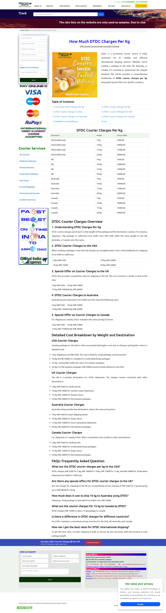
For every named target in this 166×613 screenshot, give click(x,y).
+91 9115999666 (128, 2)
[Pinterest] (24, 607)
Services (49, 6)
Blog (27, 30)
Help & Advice (80, 6)
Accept (140, 604)
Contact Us (125, 6)
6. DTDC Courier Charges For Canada (118, 116)
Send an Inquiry (141, 6)
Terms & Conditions (32, 67)
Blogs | (59, 603)
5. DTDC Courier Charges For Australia (70, 116)
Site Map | (53, 603)
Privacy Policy (146, 598)
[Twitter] (21, 607)
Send (33, 80)
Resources (97, 6)
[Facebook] (18, 607)
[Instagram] (27, 607)
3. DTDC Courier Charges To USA (67, 111)
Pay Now (111, 6)
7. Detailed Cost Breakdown (65, 121)
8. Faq (104, 121)
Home (22, 30)
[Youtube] (31, 607)
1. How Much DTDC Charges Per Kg (68, 107)
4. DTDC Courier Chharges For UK (116, 111)
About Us (38, 6)
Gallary (64, 603)
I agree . (29, 67)
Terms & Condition (35, 603)
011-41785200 (141, 2)
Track (101, 14)
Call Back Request (93, 542)
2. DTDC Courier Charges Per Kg (115, 107)
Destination (65, 6)
